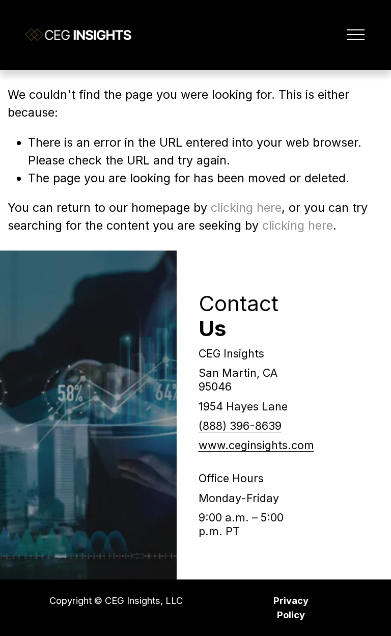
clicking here (246, 207)
